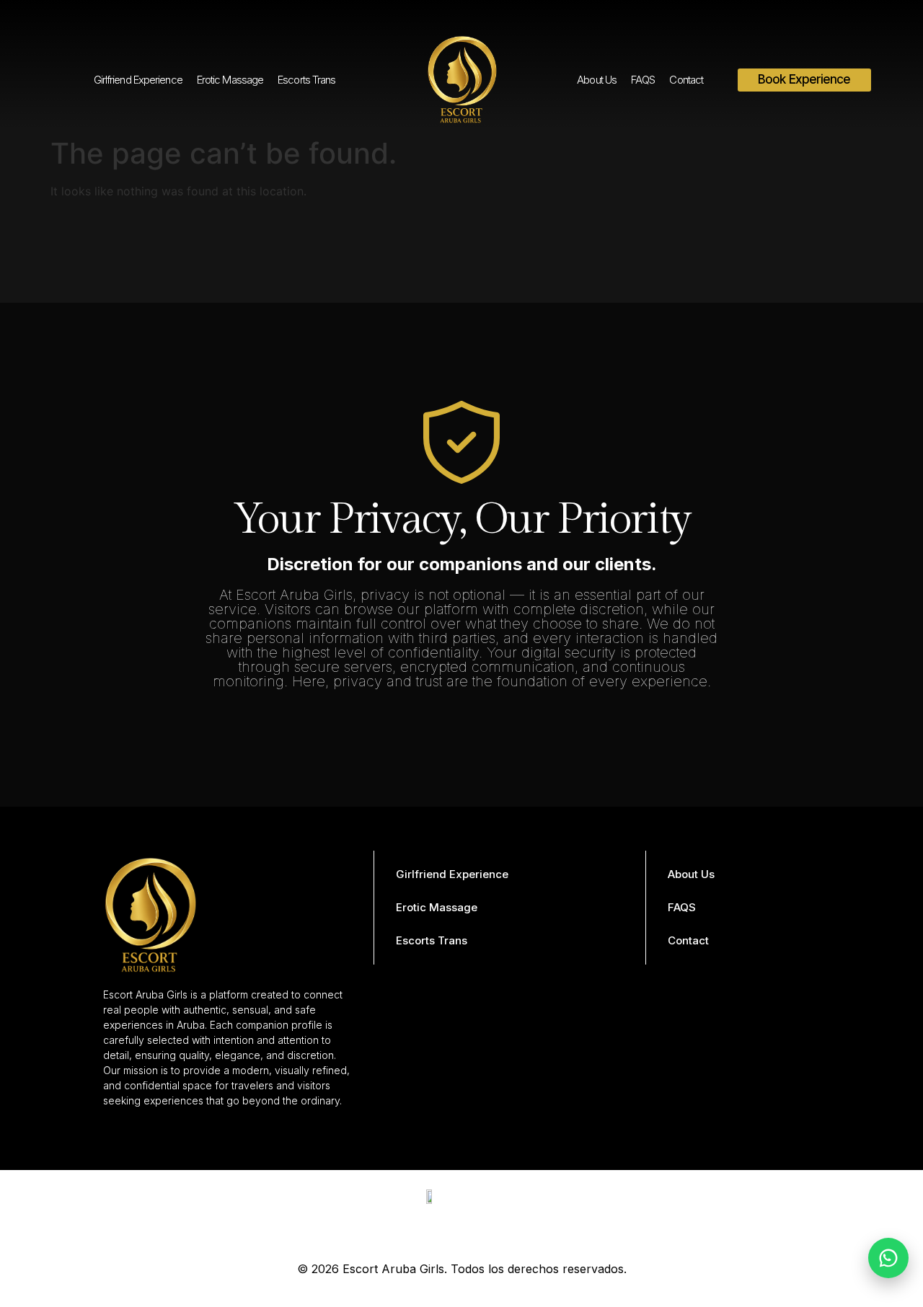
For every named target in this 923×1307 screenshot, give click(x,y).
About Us (597, 80)
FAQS (643, 80)
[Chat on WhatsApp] (888, 1258)
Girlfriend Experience (138, 80)
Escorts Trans (306, 80)
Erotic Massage (230, 80)
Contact (686, 80)
